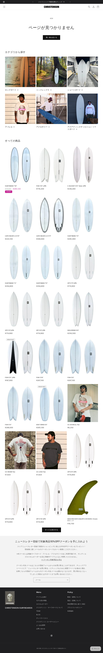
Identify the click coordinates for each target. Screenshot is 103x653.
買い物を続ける (51, 37)
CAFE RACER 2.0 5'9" (12, 236)
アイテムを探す (41, 597)
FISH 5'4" (8, 424)
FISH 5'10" (39, 377)
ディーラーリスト (42, 618)
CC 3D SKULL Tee (73, 424)
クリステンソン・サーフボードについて (49, 607)
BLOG (38, 614)
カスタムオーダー (42, 604)
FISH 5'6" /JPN (41, 186)
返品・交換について (74, 600)
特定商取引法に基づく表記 (76, 604)
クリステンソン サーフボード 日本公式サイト (54, 648)
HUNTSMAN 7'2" (10, 283)
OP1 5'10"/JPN (41, 519)
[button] (4, 7)
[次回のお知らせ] (70, 2)
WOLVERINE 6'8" (73, 330)
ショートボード (74, 90)
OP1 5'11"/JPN (72, 283)
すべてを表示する (51, 530)
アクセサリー (42, 127)
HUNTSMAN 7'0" (42, 283)
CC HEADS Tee (10, 472)
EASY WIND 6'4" (41, 424)
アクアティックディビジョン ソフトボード (81, 128)
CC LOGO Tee (41, 472)
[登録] (67, 580)
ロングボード (10, 90)
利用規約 (70, 611)
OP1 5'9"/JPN (9, 330)
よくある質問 (40, 625)
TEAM (38, 611)
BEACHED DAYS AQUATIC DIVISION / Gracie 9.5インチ (82, 519)
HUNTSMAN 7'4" (73, 236)
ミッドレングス (42, 90)
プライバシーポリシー (74, 607)
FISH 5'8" (70, 377)
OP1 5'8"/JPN (40, 330)
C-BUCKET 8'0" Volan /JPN (76, 186)
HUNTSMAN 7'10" (11, 186)
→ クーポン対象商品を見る (51, 560)
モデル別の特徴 (41, 600)
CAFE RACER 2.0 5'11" (43, 236)
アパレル (8, 127)
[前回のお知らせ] (33, 2)
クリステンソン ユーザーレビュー (47, 621)
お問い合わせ (40, 629)
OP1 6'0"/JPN (71, 472)
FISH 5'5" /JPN (10, 377)
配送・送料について (74, 597)
